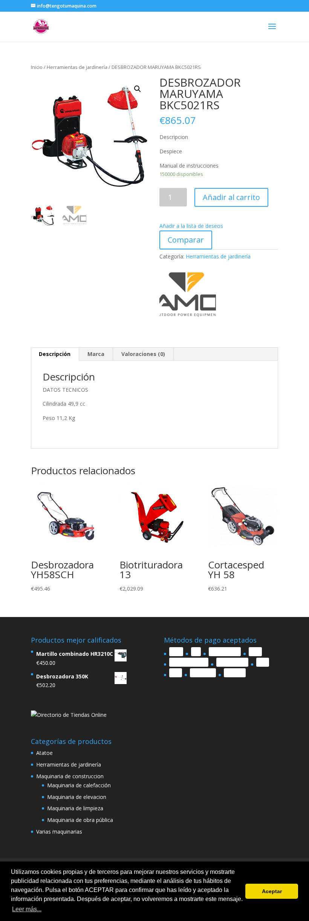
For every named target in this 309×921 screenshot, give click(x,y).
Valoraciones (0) (143, 353)
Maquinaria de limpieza (75, 808)
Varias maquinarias (59, 831)
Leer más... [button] (26, 909)
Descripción (54, 353)
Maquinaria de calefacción (79, 785)
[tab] (55, 354)
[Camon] (187, 295)
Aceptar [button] (272, 891)
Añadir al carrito (231, 197)
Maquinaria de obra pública (80, 819)
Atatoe (44, 752)
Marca (95, 353)
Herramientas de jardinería (77, 67)
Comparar (186, 240)
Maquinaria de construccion (70, 776)
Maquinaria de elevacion (76, 796)
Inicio (37, 67)
